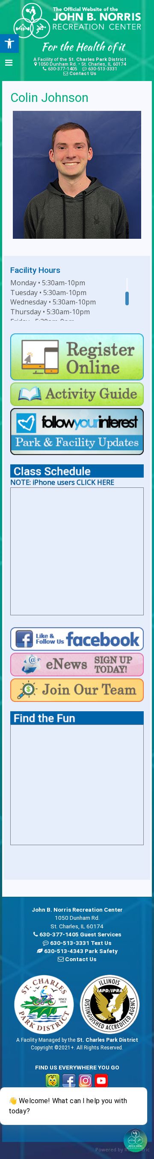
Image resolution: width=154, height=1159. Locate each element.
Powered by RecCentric (122, 1149)
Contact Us (82, 73)
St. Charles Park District (97, 59)
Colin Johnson (49, 97)
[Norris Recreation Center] (77, 21)
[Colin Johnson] (77, 175)
